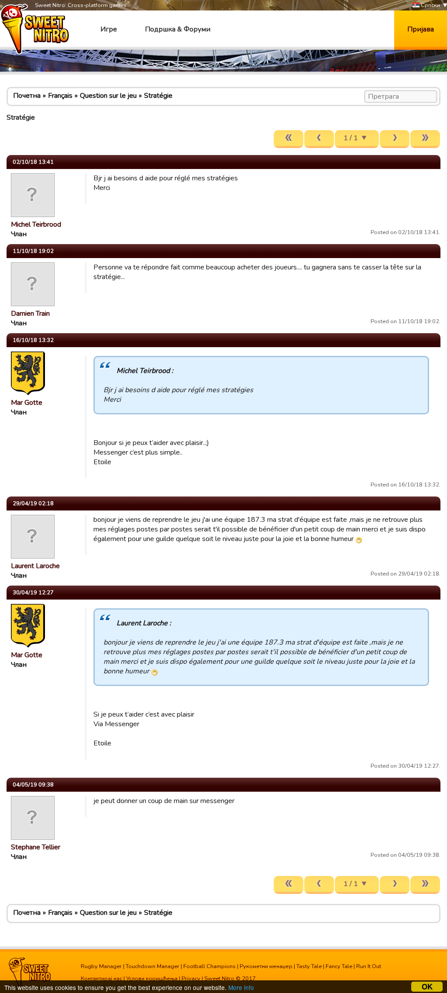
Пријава (420, 29)
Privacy (191, 979)
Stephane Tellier (35, 847)
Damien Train (30, 313)
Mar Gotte (26, 402)
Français (60, 95)
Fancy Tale (339, 966)
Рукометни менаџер (266, 966)
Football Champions (209, 966)
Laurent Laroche (35, 566)
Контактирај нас (101, 979)
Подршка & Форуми (177, 29)
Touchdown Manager (152, 966)
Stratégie (158, 95)
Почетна (27, 95)
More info (241, 987)
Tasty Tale (309, 966)
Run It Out (368, 966)
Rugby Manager (101, 966)
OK (427, 987)
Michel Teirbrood (36, 224)
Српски (429, 5)
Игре (108, 29)
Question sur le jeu (108, 95)
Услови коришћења (152, 979)
